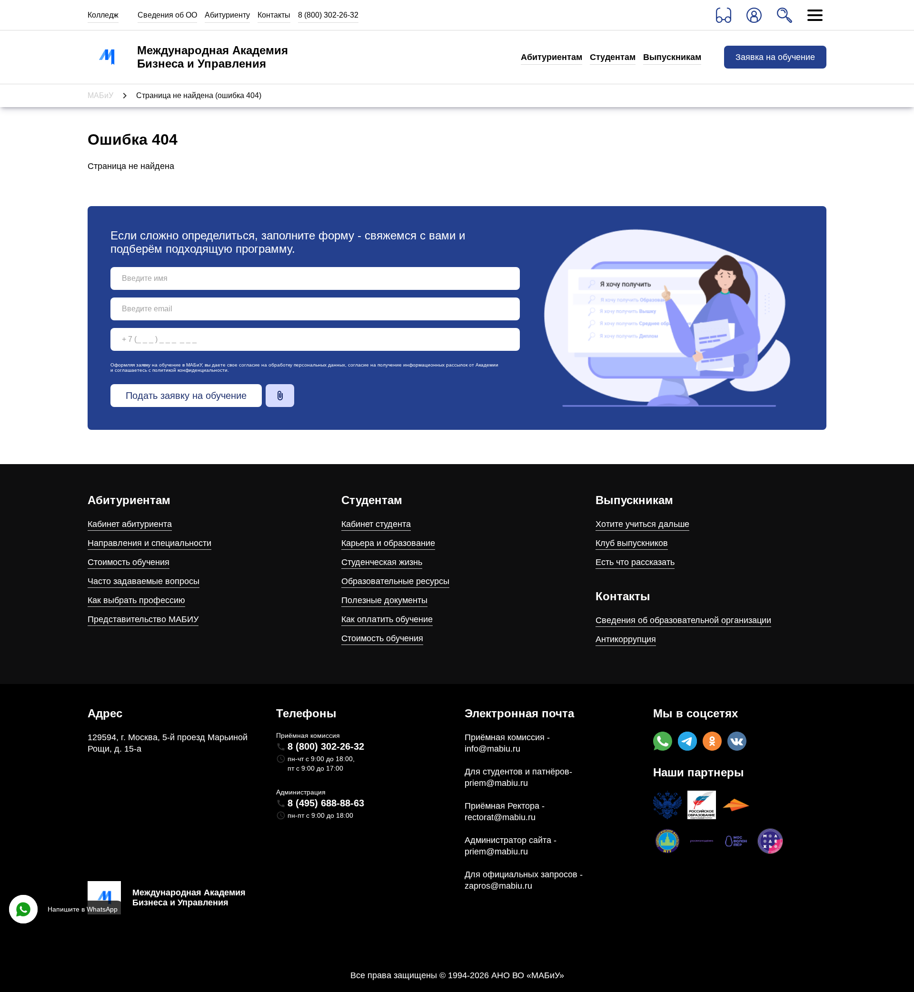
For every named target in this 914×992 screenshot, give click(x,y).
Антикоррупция (626, 639)
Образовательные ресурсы (395, 581)
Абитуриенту (227, 15)
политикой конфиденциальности (190, 370)
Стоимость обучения (128, 562)
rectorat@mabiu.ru (500, 817)
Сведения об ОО (167, 15)
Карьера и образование (388, 543)
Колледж (103, 15)
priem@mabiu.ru (496, 783)
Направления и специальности (149, 543)
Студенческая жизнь (381, 562)
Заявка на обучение (775, 57)
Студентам (613, 57)
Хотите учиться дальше (642, 524)
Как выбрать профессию (136, 600)
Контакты (274, 15)
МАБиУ (100, 95)
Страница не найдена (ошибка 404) (198, 95)
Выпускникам (672, 57)
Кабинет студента (376, 524)
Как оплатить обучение (387, 619)
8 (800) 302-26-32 (328, 15)
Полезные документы (384, 600)
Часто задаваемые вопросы (143, 581)
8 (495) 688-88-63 (326, 803)
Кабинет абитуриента (130, 524)
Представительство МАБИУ (143, 619)
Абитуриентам (551, 57)
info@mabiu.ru (492, 749)
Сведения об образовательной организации (683, 620)
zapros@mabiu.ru (498, 886)
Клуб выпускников (632, 543)
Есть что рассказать (635, 562)
